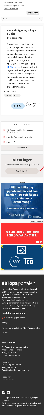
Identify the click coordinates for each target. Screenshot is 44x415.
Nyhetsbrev (6, 328)
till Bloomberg (13, 67)
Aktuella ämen (17, 328)
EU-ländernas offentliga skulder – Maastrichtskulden (20, 131)
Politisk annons (36, 221)
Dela (19, 106)
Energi (16, 95)
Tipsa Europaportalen (31, 328)
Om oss (5, 333)
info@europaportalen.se (15, 318)
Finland (8, 95)
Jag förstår (33, 12)
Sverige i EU (11, 142)
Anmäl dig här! (22, 171)
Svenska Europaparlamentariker (19, 137)
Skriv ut (34, 104)
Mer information (11, 8)
